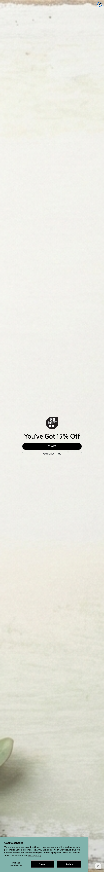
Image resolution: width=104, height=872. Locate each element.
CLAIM (52, 446)
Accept (42, 864)
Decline (69, 864)
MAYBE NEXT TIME (52, 453)
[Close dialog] (100, 4)
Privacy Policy (34, 855)
